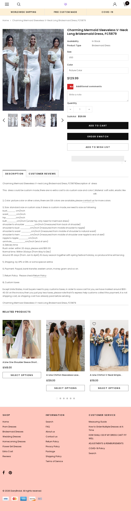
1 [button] (57, 398)
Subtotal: (72, 116)
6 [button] (74, 398)
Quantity (72, 103)
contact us (88, 200)
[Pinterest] (10, 472)
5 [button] (70, 398)
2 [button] (60, 398)
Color (70, 64)
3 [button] (64, 398)
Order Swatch (98, 136)
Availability (73, 41)
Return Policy (39, 275)
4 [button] (67, 398)
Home (6, 20)
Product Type (74, 45)
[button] (97, 158)
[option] (24, 12)
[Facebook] (4, 472)
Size (69, 51)
